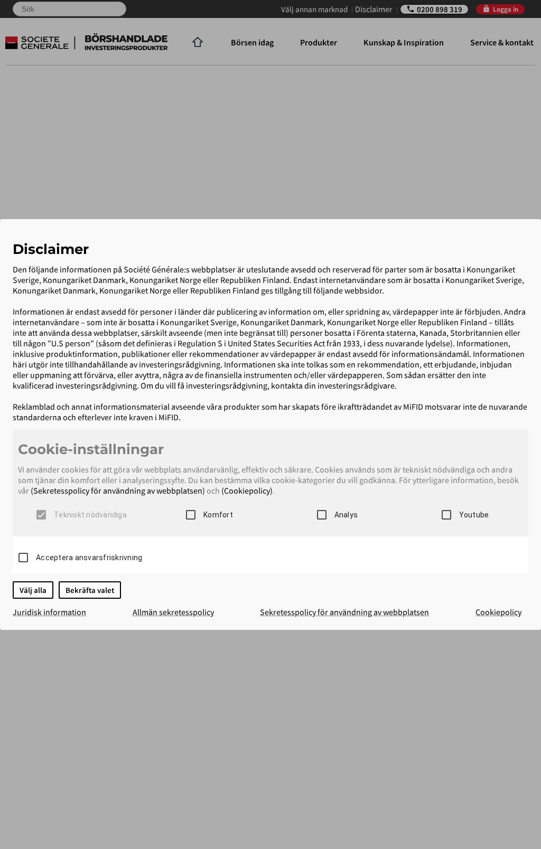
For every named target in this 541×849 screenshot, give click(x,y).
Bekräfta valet (90, 590)
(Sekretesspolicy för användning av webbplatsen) (118, 490)
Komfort (218, 515)
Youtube (474, 515)
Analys (346, 515)
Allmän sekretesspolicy (173, 612)
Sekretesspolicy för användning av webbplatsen (344, 612)
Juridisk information (49, 612)
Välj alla (33, 590)
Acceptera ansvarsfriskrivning (89, 557)
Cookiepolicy (498, 612)
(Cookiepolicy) (247, 490)
